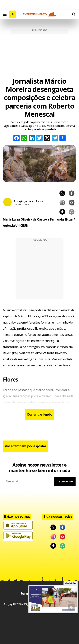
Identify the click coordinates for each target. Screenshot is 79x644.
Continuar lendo (39, 414)
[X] (47, 138)
